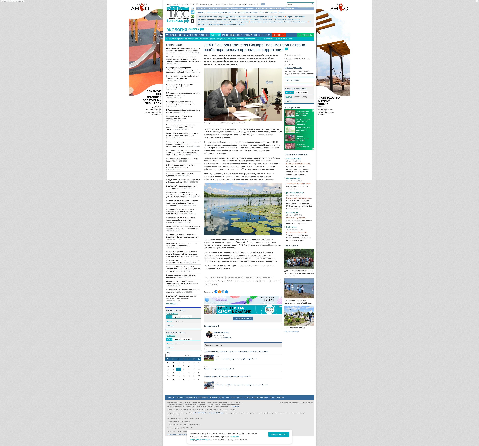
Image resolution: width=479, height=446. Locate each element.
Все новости (171, 304)
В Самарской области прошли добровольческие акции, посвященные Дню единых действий (182, 70)
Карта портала (236, 397)
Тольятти (217, 8)
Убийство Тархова (276, 12)
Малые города (261, 8)
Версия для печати (294, 68)
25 (168, 362)
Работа (290, 39)
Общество (193, 29)
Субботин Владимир (234, 277)
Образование (203, 39)
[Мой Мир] (226, 291)
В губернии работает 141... (297, 232)
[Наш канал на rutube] (192, 16)
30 (193, 362)
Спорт (240, 35)
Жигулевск (250, 8)
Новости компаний (277, 397)
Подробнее (235, 406)
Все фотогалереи (291, 331)
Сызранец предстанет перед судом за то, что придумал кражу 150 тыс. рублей (236, 351)
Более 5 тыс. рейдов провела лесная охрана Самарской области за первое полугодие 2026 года (181, 254)
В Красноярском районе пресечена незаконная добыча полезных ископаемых (180, 220)
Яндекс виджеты (237, 4)
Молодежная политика (224, 39)
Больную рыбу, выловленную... (299, 198)
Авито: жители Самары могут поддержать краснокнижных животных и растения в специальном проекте (242, 17)
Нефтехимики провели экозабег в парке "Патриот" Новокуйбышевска (279, 22)
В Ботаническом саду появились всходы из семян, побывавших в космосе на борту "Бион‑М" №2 (182, 152)
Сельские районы (275, 8)
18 (183, 372)
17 (178, 372)
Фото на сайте (291, 245)
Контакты (170, 397)
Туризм (212, 39)
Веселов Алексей (216, 277)
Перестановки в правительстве (218, 12)
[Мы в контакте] (192, 8)
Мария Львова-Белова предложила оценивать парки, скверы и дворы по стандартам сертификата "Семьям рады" (183, 59)
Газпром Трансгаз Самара (214, 281)
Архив (226, 4)
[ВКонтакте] (215, 291)
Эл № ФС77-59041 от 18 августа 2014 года (208, 413)
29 (188, 362)
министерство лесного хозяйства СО (259, 277)
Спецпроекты (278, 35)
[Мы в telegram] (192, 12)
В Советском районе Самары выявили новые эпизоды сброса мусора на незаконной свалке (182, 203)
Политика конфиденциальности (256, 397)
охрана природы (253, 281)
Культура (248, 35)
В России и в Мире (262, 35)
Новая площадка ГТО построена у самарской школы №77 (227, 376)
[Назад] (313, 110)
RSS (219, 4)
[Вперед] (313, 149)
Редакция (179, 397)
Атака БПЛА (237, 12)
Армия (277, 39)
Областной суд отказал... (296, 218)
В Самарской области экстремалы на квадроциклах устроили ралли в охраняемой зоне (181, 211)
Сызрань (226, 8)
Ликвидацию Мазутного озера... (299, 183)
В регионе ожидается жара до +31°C (219, 369)
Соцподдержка (268, 39)
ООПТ (229, 281)
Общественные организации (244, 39)
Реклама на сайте (253, 4)
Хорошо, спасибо (279, 434)
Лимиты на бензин (251, 12)
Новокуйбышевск (237, 8)
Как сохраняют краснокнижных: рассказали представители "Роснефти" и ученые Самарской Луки (182, 194)
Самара (209, 8)
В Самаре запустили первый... (298, 164)
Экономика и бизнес (199, 35)
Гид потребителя (306, 35)
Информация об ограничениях (196, 397)
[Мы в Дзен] (192, 21)
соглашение (239, 281)
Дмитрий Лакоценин (221, 332)
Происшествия (228, 35)
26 (173, 362)
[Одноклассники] (219, 291)
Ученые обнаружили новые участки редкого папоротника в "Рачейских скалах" (180, 127)
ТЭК (206, 284)
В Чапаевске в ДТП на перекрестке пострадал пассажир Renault (241, 385)
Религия (284, 39)
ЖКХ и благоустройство (175, 39)
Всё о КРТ (264, 12)
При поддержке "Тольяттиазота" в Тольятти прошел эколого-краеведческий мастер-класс (183, 268)
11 (183, 369)
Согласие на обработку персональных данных (183, 434)
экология (266, 281)
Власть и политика (179, 35)
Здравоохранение (191, 39)
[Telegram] (222, 291)
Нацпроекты (289, 8)
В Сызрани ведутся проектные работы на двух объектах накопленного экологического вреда (183, 144)
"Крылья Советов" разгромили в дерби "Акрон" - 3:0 (236, 359)
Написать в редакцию (207, 4)
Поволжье (201, 8)
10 (178, 369)
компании (276, 281)
